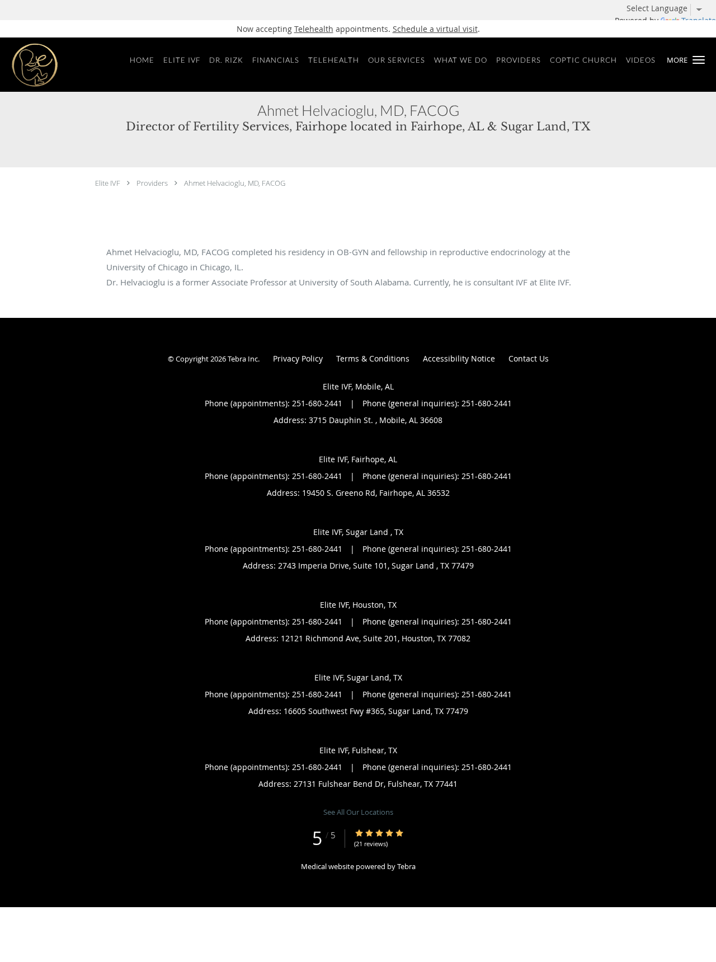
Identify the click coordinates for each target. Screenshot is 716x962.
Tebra (406, 866)
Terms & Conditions (372, 358)
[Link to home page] (30, 64)
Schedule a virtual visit (435, 29)
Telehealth (313, 29)
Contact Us (528, 358)
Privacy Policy (298, 358)
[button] (699, 60)
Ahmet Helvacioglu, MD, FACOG (234, 183)
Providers (152, 183)
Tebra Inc (243, 359)
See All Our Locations (358, 812)
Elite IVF (107, 183)
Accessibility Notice (459, 358)
